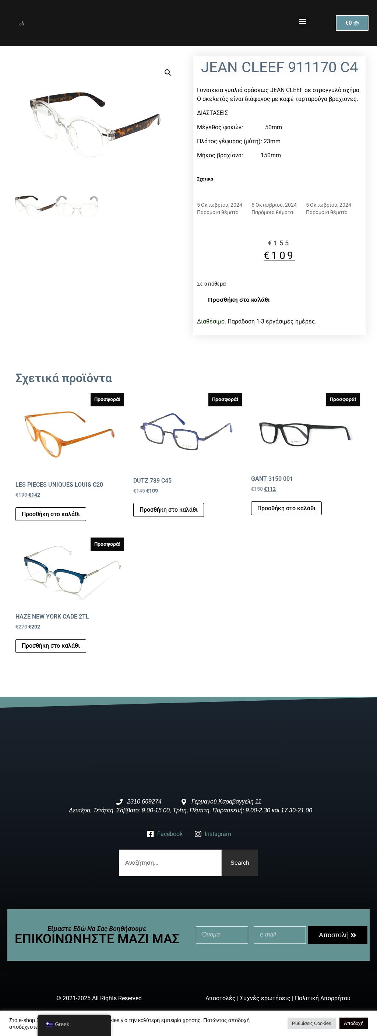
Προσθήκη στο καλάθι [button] (51, 514)
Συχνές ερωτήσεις (265, 998)
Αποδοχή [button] (353, 1023)
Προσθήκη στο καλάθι (238, 300)
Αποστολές (220, 998)
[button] (303, 21)
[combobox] (170, 863)
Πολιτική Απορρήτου (322, 998)
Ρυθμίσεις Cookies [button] (311, 1023)
